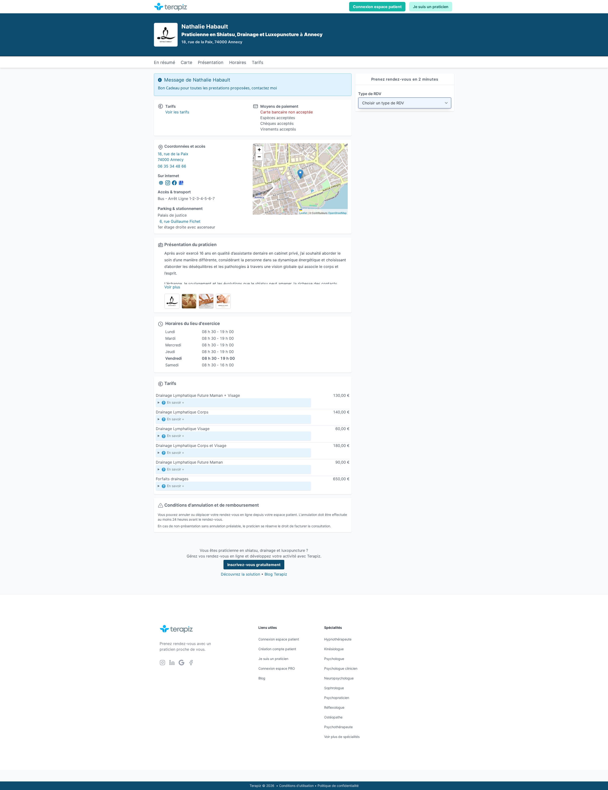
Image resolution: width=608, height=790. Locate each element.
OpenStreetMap (337, 213)
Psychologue (334, 659)
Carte (186, 62)
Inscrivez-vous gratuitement (253, 564)
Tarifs (257, 62)
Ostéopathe (333, 717)
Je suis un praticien (430, 6)
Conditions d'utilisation (296, 786)
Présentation (210, 62)
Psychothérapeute (338, 727)
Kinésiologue (334, 649)
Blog (261, 678)
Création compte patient (277, 649)
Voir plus (172, 287)
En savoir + (175, 402)
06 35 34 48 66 (172, 166)
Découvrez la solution (240, 574)
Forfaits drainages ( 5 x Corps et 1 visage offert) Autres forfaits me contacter (217, 487)
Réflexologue (334, 707)
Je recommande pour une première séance (191, 454)
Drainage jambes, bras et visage (183, 403)
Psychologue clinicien (340, 668)
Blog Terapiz (276, 574)
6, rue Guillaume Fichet (180, 221)
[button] (300, 174)
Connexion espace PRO (276, 668)
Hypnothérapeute (338, 639)
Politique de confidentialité (338, 786)
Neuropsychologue (339, 678)
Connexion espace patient (377, 6)
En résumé (164, 62)
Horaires (237, 62)
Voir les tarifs (177, 112)
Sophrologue (334, 688)
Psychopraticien (336, 698)
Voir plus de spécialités (342, 737)
